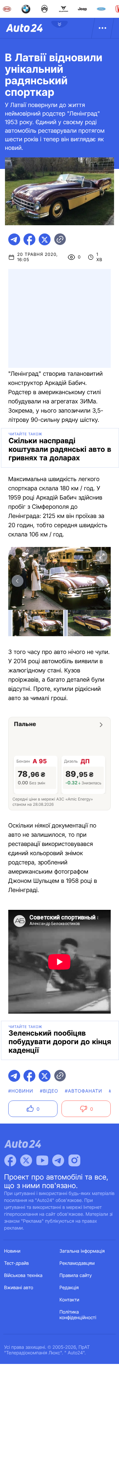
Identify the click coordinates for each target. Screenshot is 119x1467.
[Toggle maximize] (101, 556)
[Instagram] (74, 1160)
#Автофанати (83, 1091)
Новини (12, 1251)
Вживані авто (18, 1287)
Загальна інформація (82, 1251)
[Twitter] (26, 1160)
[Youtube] (42, 1160)
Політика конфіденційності (78, 1314)
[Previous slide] (17, 581)
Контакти (69, 1300)
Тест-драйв (16, 1263)
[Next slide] (101, 581)
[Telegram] (58, 1160)
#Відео (49, 1091)
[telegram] (14, 239)
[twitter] (45, 239)
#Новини (20, 1091)
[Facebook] (10, 1160)
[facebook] (29, 239)
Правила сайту (76, 1275)
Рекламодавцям (77, 1263)
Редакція (69, 1287)
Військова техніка (23, 1275)
